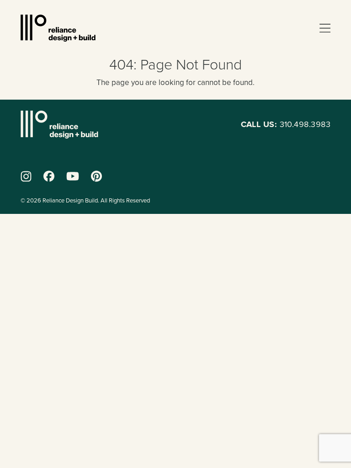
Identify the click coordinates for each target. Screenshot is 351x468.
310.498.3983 (285, 124)
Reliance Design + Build (58, 28)
